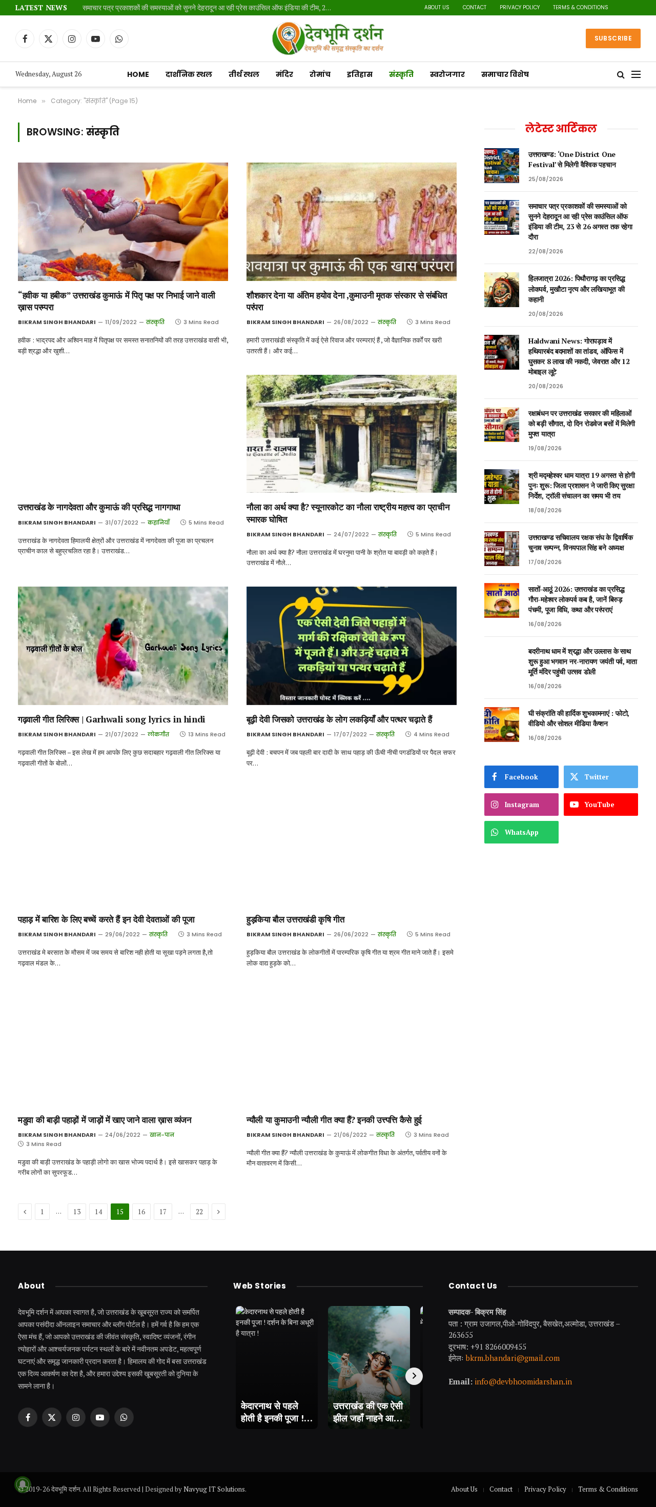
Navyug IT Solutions (214, 1489)
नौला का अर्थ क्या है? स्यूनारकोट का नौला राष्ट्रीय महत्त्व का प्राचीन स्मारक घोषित (348, 513)
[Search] (621, 74)
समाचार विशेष (505, 74)
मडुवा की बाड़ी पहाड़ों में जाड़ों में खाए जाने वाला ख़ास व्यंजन (105, 1120)
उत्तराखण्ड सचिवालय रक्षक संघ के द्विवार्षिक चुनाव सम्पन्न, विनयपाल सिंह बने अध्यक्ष (580, 542)
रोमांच (320, 74)
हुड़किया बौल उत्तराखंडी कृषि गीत (296, 919)
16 (141, 1211)
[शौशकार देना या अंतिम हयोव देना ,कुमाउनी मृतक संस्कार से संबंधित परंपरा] (352, 222)
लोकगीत (158, 734)
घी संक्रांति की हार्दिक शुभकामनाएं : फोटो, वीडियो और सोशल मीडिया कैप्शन (578, 718)
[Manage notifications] (22, 1484)
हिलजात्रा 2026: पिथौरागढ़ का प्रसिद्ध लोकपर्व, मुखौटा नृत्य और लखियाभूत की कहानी (576, 288)
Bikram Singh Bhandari (57, 322)
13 (76, 1211)
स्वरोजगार (447, 74)
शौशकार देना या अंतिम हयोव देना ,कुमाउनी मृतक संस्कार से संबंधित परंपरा (347, 301)
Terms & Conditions (580, 7)
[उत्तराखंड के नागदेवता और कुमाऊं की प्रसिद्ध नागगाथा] (123, 434)
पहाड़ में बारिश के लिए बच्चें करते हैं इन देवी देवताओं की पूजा (106, 919)
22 (199, 1211)
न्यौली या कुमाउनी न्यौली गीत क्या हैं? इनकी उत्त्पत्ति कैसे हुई (334, 1120)
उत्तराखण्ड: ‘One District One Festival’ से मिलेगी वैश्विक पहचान (572, 159)
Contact (474, 7)
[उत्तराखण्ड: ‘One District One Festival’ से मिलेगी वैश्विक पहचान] (501, 165)
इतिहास (360, 74)
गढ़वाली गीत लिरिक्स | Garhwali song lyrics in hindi (112, 719)
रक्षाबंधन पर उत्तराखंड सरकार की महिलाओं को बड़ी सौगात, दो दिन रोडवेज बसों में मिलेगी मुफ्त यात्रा (581, 423)
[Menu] (636, 74)
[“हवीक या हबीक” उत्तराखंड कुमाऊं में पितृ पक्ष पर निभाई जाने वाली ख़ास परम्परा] (123, 222)
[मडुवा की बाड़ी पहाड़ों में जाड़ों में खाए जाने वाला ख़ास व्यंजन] (123, 1046)
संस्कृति (401, 74)
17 (163, 1211)
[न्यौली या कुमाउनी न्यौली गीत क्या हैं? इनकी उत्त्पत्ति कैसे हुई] (352, 1046)
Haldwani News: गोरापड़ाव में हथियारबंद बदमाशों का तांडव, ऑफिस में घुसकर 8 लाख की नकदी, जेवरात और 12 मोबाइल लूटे (578, 356)
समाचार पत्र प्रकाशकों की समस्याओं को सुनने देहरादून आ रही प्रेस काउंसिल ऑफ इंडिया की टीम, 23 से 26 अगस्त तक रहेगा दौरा (211, 8)
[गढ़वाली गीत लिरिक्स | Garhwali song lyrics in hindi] (123, 646)
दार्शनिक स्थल (189, 74)
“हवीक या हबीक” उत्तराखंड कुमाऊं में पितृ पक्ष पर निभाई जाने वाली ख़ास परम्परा (116, 301)
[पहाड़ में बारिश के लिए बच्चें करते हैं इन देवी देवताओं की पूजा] (123, 846)
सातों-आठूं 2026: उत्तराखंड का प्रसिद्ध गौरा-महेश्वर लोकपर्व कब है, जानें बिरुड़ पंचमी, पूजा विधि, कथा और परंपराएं (576, 599)
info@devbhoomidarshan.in (523, 1381)
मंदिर (284, 74)
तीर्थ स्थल (244, 74)
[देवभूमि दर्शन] (328, 38)
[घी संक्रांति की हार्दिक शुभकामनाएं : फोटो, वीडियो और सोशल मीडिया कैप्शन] (501, 724)
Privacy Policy (520, 7)
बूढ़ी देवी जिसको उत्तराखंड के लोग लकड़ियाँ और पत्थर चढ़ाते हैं (339, 719)
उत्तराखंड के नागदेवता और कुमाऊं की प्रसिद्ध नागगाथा (99, 507)
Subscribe (613, 38)
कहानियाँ (159, 522)
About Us (436, 7)
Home (138, 74)
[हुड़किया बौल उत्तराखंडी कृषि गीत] (352, 846)
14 (98, 1211)
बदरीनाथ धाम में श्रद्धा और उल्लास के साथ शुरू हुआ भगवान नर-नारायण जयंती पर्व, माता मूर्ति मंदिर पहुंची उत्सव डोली (582, 661)
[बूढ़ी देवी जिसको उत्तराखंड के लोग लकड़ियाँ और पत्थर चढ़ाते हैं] (352, 646)
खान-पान (162, 1135)
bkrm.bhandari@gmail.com (513, 1358)
